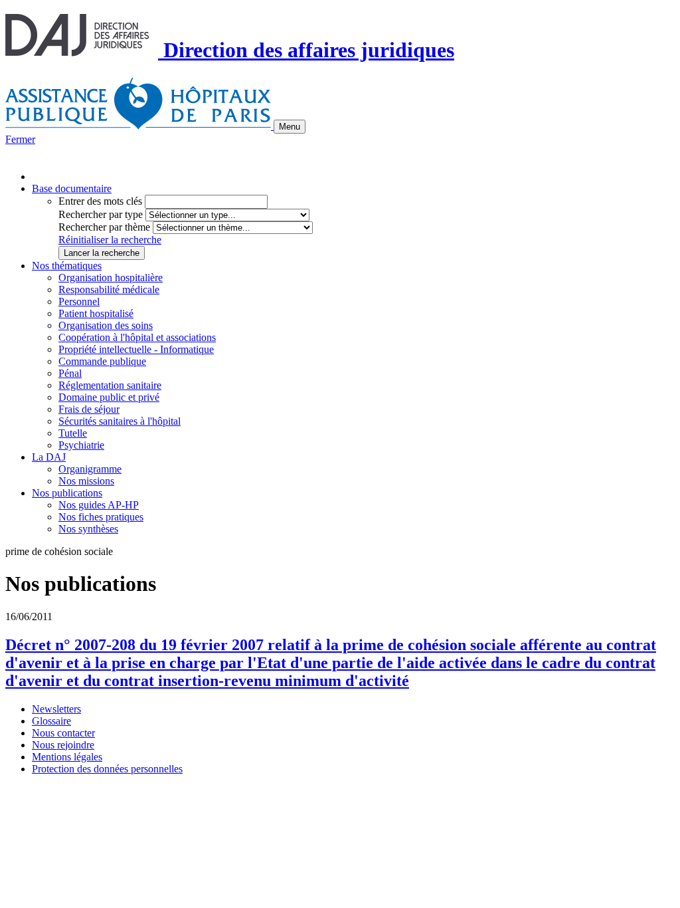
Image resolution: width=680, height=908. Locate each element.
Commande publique (102, 361)
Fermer (20, 139)
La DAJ (49, 457)
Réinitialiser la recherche (109, 239)
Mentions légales (67, 756)
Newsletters (56, 709)
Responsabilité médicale (108, 289)
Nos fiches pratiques (100, 516)
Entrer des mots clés (100, 201)
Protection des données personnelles (107, 768)
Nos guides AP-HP (98, 505)
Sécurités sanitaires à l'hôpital (119, 421)
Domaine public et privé (108, 397)
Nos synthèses (88, 528)
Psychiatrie (81, 445)
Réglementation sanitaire (109, 385)
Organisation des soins (105, 325)
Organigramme (90, 469)
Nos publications (67, 493)
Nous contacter (63, 732)
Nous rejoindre (63, 744)
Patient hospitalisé (95, 313)
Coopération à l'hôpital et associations (137, 337)
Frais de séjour (89, 409)
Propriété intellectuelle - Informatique (136, 349)
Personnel (79, 301)
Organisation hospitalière (110, 277)
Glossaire (51, 721)
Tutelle (72, 433)
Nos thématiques (67, 265)
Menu (289, 127)
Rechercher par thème (104, 227)
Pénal (70, 373)
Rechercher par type (100, 214)
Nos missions (86, 481)
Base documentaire (72, 188)
